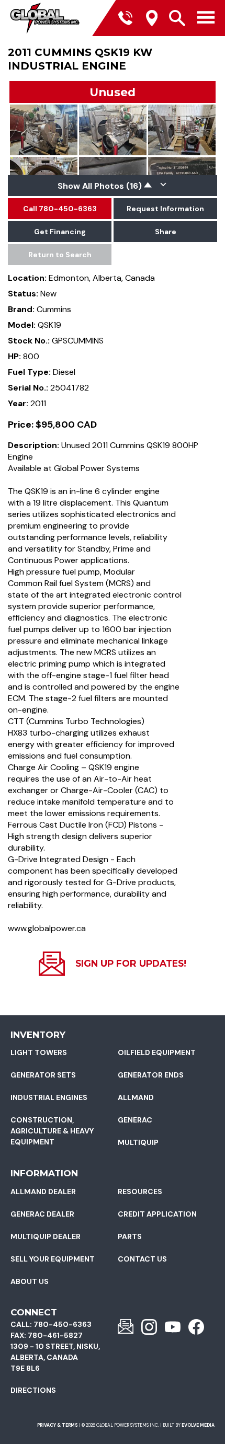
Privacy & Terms (57, 1425)
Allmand (136, 1097)
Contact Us (142, 1259)
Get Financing (60, 231)
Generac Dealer (42, 1214)
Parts (130, 1236)
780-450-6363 (62, 1324)
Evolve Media (198, 1425)
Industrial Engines (48, 1097)
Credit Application (157, 1214)
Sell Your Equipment (52, 1259)
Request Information (165, 208)
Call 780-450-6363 (60, 208)
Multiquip (138, 1142)
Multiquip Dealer (45, 1236)
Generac (135, 1120)
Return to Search (60, 254)
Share (165, 231)
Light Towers (38, 1052)
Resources (140, 1191)
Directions (33, 1390)
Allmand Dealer (43, 1191)
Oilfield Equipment (157, 1052)
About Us (29, 1281)
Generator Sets (43, 1075)
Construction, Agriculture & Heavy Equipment (52, 1131)
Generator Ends (151, 1075)
